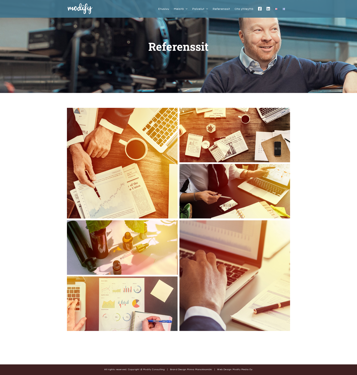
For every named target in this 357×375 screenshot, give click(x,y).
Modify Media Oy (243, 369)
